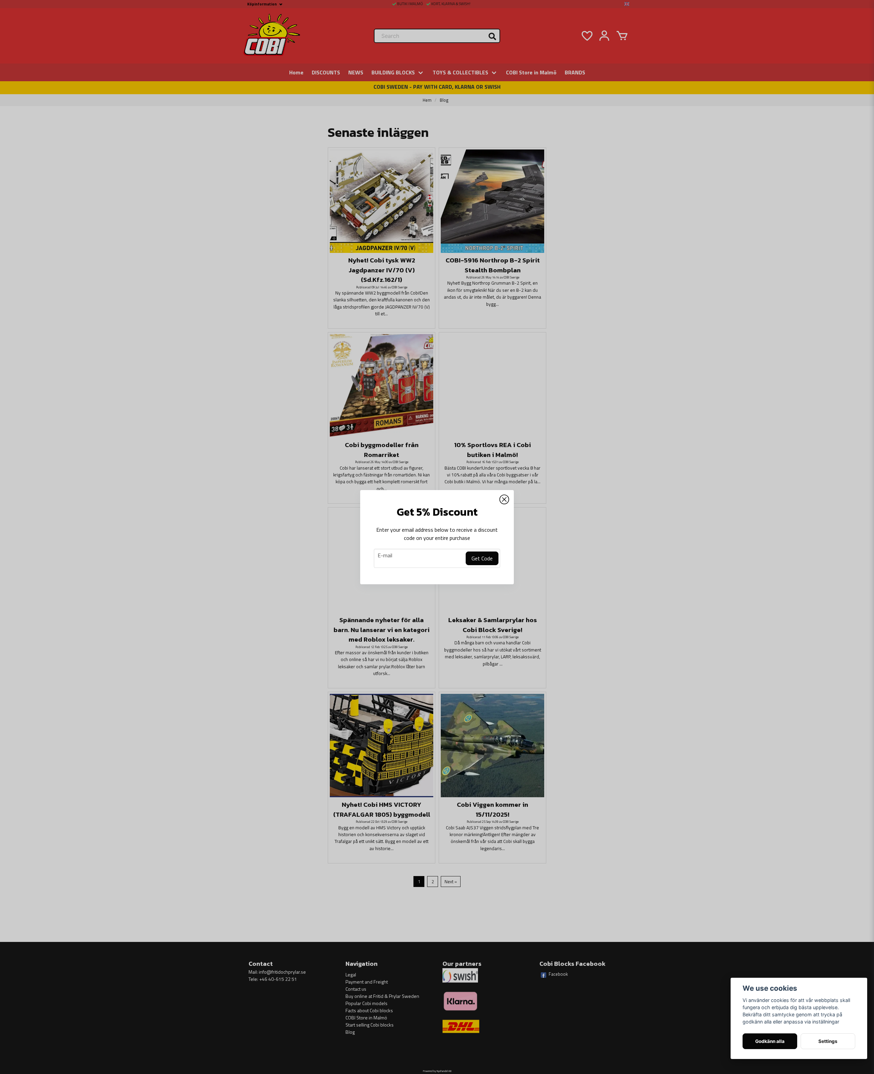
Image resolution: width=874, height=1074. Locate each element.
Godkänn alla (770, 1041)
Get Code (482, 558)
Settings (827, 1041)
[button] (504, 499)
